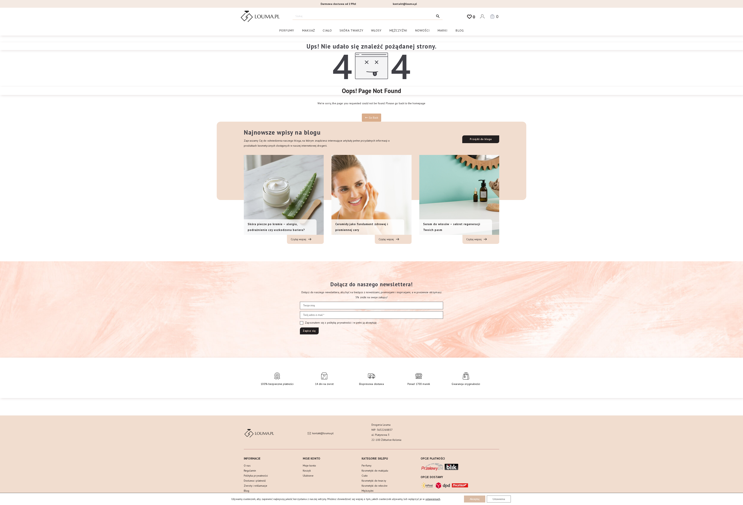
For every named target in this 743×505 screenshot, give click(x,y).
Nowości (422, 30)
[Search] (438, 16)
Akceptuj (474, 499)
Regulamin (250, 470)
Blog (459, 30)
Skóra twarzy (351, 30)
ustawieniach (432, 499)
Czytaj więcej (299, 239)
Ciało (327, 30)
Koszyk (307, 470)
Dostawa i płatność (255, 480)
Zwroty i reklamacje (255, 485)
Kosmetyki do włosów (374, 485)
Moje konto (309, 465)
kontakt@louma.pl (405, 4)
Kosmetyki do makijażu (375, 470)
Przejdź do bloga (481, 139)
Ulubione (308, 475)
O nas (247, 465)
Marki (442, 30)
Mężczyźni (398, 30)
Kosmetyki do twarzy (374, 480)
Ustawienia (499, 499)
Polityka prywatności (256, 475)
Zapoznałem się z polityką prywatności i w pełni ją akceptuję (340, 322)
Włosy (376, 30)
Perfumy (286, 30)
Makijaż (308, 30)
